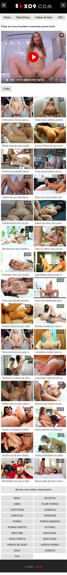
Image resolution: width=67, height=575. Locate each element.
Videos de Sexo (44, 17)
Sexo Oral (50, 538)
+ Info (6, 88)
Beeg (17, 498)
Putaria (50, 527)
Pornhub (50, 515)
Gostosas (17, 509)
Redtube (17, 533)
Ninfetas (17, 515)
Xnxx (17, 550)
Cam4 (17, 504)
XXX (60, 17)
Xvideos (50, 550)
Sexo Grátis (17, 538)
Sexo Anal (50, 533)
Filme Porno (23, 17)
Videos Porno (50, 544)
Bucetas (49, 498)
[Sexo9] (33, 9)
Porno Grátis (17, 527)
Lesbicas (50, 509)
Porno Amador (50, 521)
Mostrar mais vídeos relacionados (33, 489)
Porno (7, 17)
